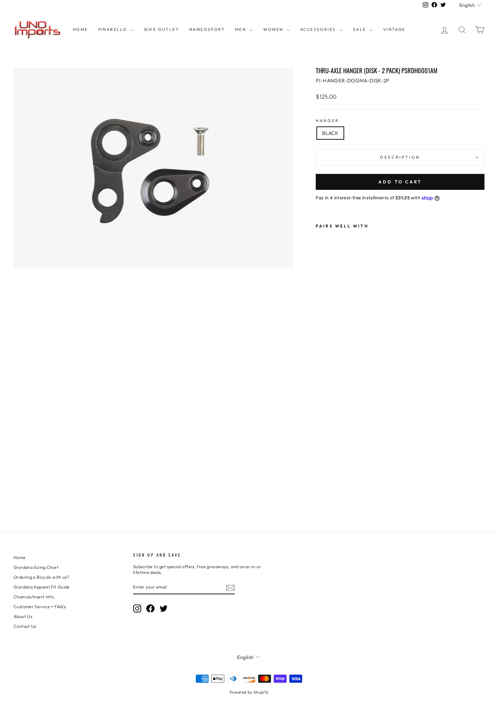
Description (400, 157)
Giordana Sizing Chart (36, 567)
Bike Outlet (161, 29)
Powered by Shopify (249, 692)
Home (80, 29)
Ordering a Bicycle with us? (41, 577)
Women (274, 29)
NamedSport (207, 29)
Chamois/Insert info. (34, 596)
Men (241, 29)
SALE (360, 29)
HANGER (327, 120)
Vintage (394, 29)
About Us (23, 616)
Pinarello (113, 29)
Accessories (319, 29)
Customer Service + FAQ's (40, 606)
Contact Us (25, 626)
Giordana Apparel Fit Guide (42, 587)
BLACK (330, 133)
